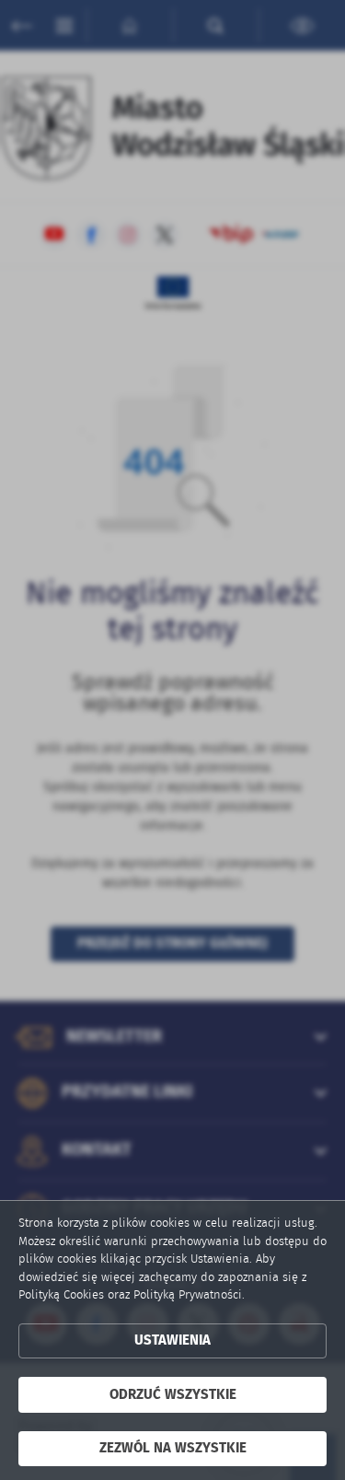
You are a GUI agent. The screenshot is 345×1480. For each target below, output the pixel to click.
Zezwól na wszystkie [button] (173, 1448)
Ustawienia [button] (172, 1340)
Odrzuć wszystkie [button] (172, 1395)
